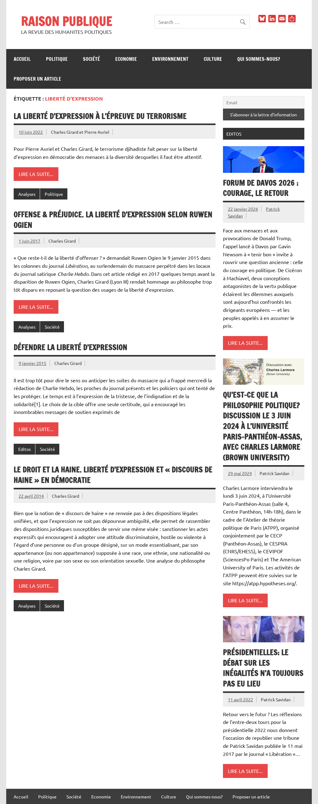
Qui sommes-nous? (258, 59)
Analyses (26, 194)
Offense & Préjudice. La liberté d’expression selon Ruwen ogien (113, 219)
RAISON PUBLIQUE (66, 21)
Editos (24, 449)
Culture (213, 59)
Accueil (22, 59)
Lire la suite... (36, 174)
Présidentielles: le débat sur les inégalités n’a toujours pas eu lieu (263, 668)
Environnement (170, 59)
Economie (126, 59)
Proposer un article (37, 78)
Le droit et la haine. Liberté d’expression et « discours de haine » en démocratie (113, 474)
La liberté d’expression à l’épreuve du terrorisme (100, 116)
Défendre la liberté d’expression (70, 347)
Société (91, 59)
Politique (57, 59)
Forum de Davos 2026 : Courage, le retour (260, 188)
